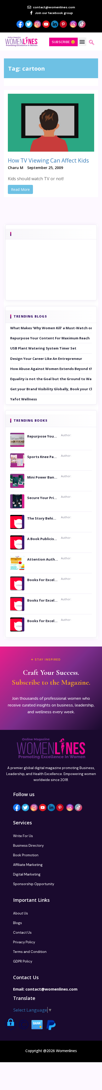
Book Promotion (25, 855)
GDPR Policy (22, 961)
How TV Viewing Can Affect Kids (48, 160)
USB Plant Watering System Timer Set (43, 348)
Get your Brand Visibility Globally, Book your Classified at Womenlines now (51, 389)
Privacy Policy (24, 942)
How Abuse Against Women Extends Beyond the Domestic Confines (51, 368)
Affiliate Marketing (28, 865)
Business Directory (28, 845)
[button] (82, 41)
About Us (20, 913)
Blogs (17, 923)
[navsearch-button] (91, 43)
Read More (20, 189)
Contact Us (22, 932)
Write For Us (23, 836)
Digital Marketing (27, 874)
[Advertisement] (51, 277)
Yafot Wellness (23, 399)
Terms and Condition (30, 952)
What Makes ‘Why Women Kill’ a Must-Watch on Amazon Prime (51, 328)
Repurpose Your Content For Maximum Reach (50, 338)
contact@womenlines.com (51, 989)
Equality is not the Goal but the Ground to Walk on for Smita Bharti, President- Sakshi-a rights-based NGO (51, 378)
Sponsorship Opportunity (33, 884)
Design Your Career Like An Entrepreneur (46, 358)
